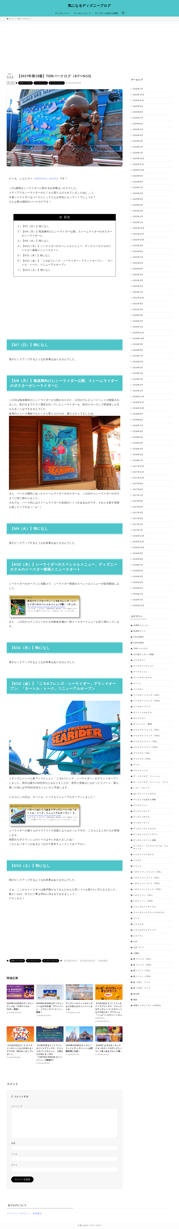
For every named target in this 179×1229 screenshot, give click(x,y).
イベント (137, 683)
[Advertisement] (89, 42)
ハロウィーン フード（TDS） (147, 883)
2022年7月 (138, 257)
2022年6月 (138, 263)
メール (14, 1154)
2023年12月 (138, 158)
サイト (14, 1165)
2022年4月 (138, 274)
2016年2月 (138, 594)
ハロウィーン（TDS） (143, 901)
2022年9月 (138, 245)
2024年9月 (138, 106)
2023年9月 (138, 176)
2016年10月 (138, 547)
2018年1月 (138, 460)
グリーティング (140, 770)
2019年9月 (138, 344)
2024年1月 (138, 152)
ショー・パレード (141, 788)
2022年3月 (138, 280)
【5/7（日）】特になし (35, 226)
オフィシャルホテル (142, 712)
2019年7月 (138, 356)
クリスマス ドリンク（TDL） (147, 730)
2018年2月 (138, 454)
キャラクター (139, 718)
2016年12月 (138, 536)
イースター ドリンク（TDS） (147, 701)
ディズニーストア (141, 811)
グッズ (136, 765)
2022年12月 (138, 228)
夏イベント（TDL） (142, 970)
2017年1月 (138, 530)
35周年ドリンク (140, 625)
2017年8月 (138, 489)
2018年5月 (138, 437)
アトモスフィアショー (143, 666)
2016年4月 (138, 582)
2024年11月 (138, 100)
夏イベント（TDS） (142, 976)
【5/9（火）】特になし (35, 240)
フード (136, 918)
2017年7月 (138, 495)
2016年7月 (138, 565)
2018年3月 (138, 449)
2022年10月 (138, 240)
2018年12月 (138, 396)
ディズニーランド (56, 83)
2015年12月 (138, 605)
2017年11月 (138, 472)
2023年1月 (138, 222)
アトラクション (140, 672)
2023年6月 (138, 193)
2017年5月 (138, 507)
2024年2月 (138, 147)
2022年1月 (138, 292)
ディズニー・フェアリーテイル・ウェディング (151, 847)
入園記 (136, 953)
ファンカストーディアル (144, 907)
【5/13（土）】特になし (36, 270)
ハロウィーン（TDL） (143, 895)
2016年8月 (138, 559)
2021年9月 (138, 303)
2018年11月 (138, 402)
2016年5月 (138, 576)
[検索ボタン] (123, 13)
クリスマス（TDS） (142, 759)
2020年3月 (138, 315)
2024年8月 (138, 112)
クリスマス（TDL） (142, 753)
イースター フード (141, 706)
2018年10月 (138, 408)
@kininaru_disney (46, 178)
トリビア (137, 860)
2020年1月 (138, 327)
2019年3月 (138, 379)
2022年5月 (138, 269)
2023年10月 (138, 170)
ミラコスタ (138, 924)
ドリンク (137, 866)
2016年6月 (138, 570)
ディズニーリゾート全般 (144, 840)
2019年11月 (138, 333)
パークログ (102, 961)
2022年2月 (138, 286)
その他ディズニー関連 (143, 654)
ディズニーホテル (141, 817)
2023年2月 (138, 216)
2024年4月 (138, 135)
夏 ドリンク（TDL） (143, 959)
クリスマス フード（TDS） (146, 747)
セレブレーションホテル (144, 794)
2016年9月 (138, 553)
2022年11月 (138, 234)
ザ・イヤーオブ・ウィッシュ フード (151, 782)
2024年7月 (138, 118)
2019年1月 (138, 391)
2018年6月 (138, 431)
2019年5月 (138, 367)
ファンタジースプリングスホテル (148, 912)
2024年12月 (138, 94)
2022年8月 (138, 251)
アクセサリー (139, 660)
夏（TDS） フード (142, 988)
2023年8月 (138, 181)
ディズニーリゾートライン (145, 834)
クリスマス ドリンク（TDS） (147, 735)
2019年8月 (138, 350)
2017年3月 (138, 518)
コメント (16, 1106)
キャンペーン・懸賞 (142, 724)
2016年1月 (138, 600)
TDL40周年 (138, 637)
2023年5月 (138, 199)
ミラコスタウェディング (144, 930)
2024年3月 (138, 141)
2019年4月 (138, 373)
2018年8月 (138, 420)
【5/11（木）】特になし (36, 255)
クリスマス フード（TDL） (146, 741)
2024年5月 (138, 129)
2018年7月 (138, 425)
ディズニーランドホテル (144, 828)
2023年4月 (138, 205)
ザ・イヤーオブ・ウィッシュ (146, 776)
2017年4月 (138, 512)
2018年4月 (138, 443)
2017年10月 (138, 478)
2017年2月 (138, 524)
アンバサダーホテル (142, 677)
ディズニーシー (41, 83)
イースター (138, 689)
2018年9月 (138, 414)
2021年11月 (138, 298)
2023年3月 (138, 211)
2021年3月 (138, 309)
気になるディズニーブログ (89, 5)
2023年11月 (138, 164)
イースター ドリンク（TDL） (147, 695)
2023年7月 (138, 187)
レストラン (138, 936)
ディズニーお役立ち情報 (144, 799)
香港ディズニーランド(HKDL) (147, 1005)
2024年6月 (138, 123)
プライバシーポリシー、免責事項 (24, 1213)
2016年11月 (138, 541)
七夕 (135, 941)
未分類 (136, 994)
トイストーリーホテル (143, 854)
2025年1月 (138, 89)
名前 (13, 1143)
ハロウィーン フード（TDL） (147, 878)
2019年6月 (138, 362)
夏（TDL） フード (141, 982)
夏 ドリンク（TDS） (143, 965)
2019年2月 (138, 385)
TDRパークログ (25, 83)
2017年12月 (138, 466)
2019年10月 (138, 338)
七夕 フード (138, 947)
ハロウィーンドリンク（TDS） (147, 889)
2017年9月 (138, 483)
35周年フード (139, 631)
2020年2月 (138, 321)
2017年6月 (138, 501)
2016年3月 (138, 588)
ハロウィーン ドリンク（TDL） (148, 872)
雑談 (135, 999)
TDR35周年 (138, 643)
